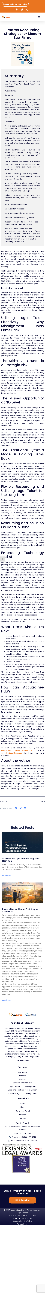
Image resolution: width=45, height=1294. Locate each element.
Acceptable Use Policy (22, 1221)
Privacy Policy (22, 1224)
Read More (6, 875)
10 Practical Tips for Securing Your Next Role (20, 860)
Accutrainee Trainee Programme (16, 750)
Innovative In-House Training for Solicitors (20, 910)
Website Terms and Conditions (22, 1215)
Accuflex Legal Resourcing (12, 753)
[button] (39, 17)
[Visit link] (22, 1148)
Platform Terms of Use (22, 1218)
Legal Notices (22, 1213)
